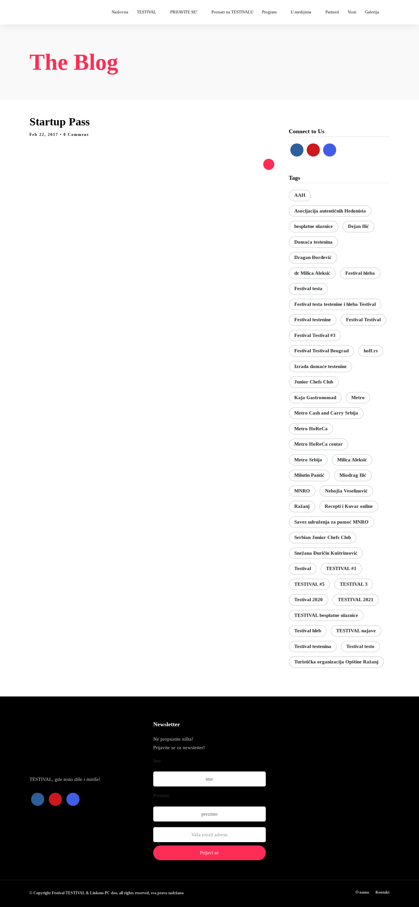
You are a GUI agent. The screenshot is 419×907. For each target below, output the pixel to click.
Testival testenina (312, 646)
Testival (302, 568)
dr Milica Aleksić (312, 273)
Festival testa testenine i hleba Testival (335, 304)
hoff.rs (371, 350)
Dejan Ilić (358, 226)
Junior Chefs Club (313, 381)
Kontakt (382, 892)
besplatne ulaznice (313, 226)
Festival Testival (363, 319)
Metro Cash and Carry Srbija (326, 413)
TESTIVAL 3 (354, 584)
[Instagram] (329, 150)
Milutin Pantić (309, 475)
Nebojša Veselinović (346, 490)
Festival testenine (312, 319)
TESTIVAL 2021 (355, 599)
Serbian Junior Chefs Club (322, 537)
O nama (362, 892)
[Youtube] (313, 150)
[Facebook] (296, 150)
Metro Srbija (308, 459)
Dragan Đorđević (313, 257)
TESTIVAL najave (356, 630)
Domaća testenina (313, 242)
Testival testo (360, 646)
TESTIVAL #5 (309, 584)
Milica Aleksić (352, 459)
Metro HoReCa (311, 428)
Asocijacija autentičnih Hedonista (330, 210)
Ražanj (302, 506)
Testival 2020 (308, 599)
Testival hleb (307, 630)
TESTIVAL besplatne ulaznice (326, 615)
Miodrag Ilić (352, 475)
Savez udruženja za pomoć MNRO (331, 522)
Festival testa (308, 288)
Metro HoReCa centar (318, 444)
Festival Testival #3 (315, 335)
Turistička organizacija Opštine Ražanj (336, 661)
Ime (157, 760)
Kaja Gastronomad (315, 397)
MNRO (302, 490)
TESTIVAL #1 (341, 568)
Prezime (161, 795)
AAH (299, 195)
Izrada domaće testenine (320, 366)
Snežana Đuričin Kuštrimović (325, 553)
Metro (358, 397)
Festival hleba (360, 273)
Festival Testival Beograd (321, 350)
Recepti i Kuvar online (349, 506)
